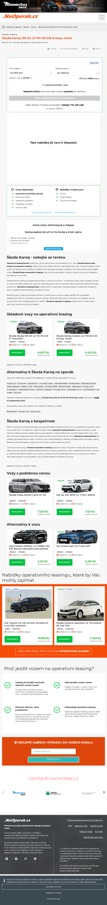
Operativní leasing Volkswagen (17, 843)
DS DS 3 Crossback (44, 389)
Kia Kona (17, 392)
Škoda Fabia (12, 411)
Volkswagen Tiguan (27, 389)
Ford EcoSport (89, 389)
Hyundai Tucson (46, 383)
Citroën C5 (11, 383)
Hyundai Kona (59, 389)
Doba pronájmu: (62, 68)
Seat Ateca (76, 386)
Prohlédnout (17, 352)
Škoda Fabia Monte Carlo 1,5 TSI (27, 495)
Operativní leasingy (12, 853)
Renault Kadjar (64, 386)
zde (94, 882)
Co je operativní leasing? (42, 212)
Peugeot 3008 (51, 386)
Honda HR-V (32, 383)
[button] (104, 793)
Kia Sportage (74, 383)
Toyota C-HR (87, 386)
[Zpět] (4, 27)
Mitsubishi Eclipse (88, 383)
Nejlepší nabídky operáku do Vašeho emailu (55, 742)
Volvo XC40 (35, 411)
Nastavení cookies (53, 893)
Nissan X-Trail (26, 386)
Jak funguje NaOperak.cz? (65, 212)
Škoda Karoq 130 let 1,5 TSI (71, 336)
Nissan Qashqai (13, 386)
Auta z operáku (35, 850)
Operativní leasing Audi (40, 848)
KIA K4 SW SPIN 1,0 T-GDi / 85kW (75, 495)
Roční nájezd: (14, 68)
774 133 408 (77, 105)
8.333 (97, 398)
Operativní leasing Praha (32, 853)
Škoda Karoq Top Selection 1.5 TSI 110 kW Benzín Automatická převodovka (28, 338)
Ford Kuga (21, 383)
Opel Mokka (39, 386)
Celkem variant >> (90, 78)
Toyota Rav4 (12, 389)
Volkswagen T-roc (74, 389)
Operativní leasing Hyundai (22, 845)
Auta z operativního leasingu (16, 850)
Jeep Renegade (60, 383)
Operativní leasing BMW (20, 848)
